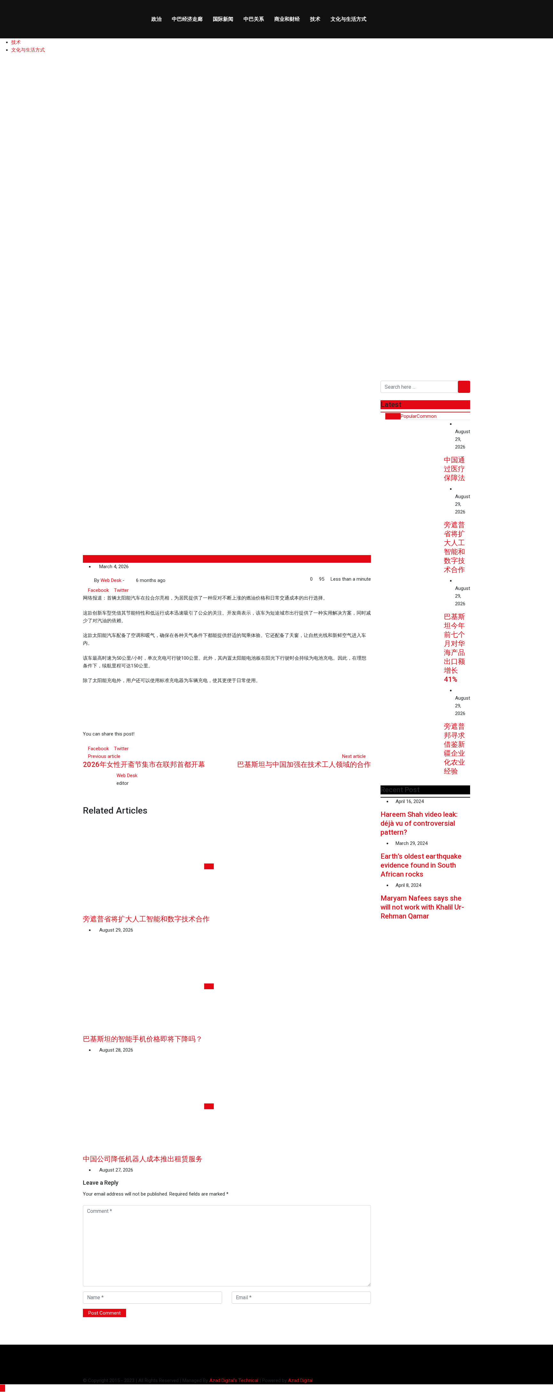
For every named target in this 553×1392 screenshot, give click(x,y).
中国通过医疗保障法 (454, 469)
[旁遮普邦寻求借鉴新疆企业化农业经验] (412, 712)
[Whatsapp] (131, 590)
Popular (409, 416)
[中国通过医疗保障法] (412, 445)
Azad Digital (300, 1380)
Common (427, 416)
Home (16, 316)
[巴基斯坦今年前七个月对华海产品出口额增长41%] (412, 602)
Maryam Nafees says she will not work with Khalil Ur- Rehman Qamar (422, 907)
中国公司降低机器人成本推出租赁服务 (143, 1159)
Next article (354, 756)
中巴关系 (254, 19)
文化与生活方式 (348, 19)
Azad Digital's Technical (233, 1380)
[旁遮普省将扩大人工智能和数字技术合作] (412, 510)
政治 (156, 19)
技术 (315, 19)
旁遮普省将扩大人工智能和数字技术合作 (146, 919)
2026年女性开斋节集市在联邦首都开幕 (144, 764)
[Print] (141, 590)
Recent (393, 416)
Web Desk (126, 775)
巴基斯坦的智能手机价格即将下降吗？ (143, 1039)
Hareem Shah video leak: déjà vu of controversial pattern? (419, 823)
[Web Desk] (128, 580)
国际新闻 (223, 19)
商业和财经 (287, 19)
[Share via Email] (136, 590)
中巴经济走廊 (187, 19)
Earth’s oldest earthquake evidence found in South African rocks (421, 865)
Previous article (104, 756)
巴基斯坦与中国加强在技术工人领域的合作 (304, 764)
